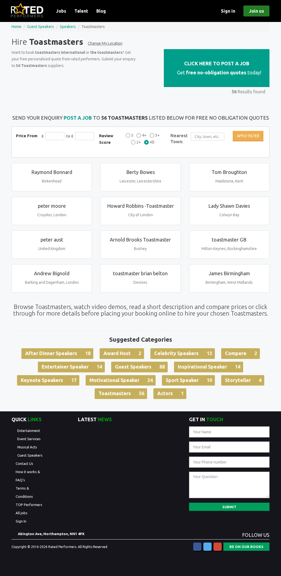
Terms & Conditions (24, 492)
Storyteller (243, 380)
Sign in (228, 11)
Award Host (122, 353)
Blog (101, 11)
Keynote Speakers (49, 380)
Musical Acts (27, 447)
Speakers (68, 26)
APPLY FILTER (248, 136)
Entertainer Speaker (72, 366)
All (152, 142)
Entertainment (28, 430)
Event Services (29, 439)
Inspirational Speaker (209, 366)
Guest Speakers (40, 26)
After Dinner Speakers (58, 353)
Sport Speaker (189, 380)
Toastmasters (121, 393)
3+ (157, 135)
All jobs (21, 513)
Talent (81, 11)
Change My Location (105, 43)
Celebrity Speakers (183, 353)
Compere (241, 353)
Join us (256, 11)
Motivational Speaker (121, 380)
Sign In (21, 521)
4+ (144, 135)
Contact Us (24, 463)
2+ (138, 142)
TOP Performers (29, 505)
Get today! (218, 68)
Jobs (61, 11)
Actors (170, 393)
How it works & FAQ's (28, 476)
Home (16, 26)
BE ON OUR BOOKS (246, 547)
